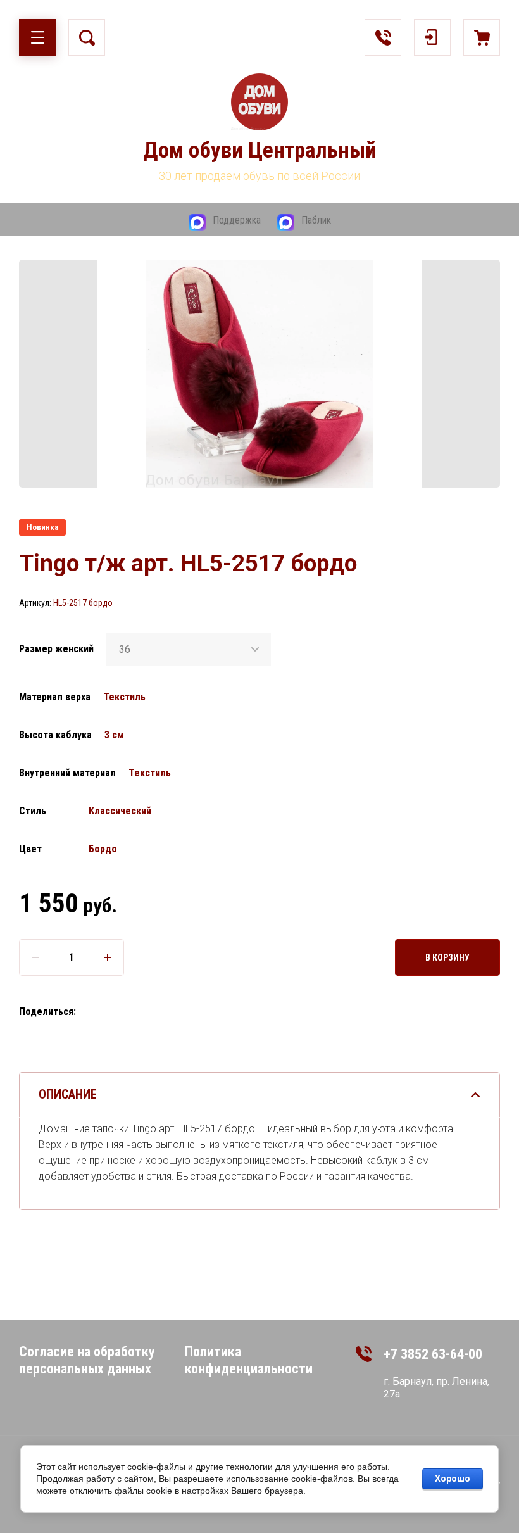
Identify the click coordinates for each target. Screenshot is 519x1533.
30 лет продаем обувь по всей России (259, 175)
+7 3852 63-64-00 (433, 1354)
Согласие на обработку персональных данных (87, 1360)
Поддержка (237, 220)
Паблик (316, 220)
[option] (259, 374)
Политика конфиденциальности (249, 1360)
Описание (68, 1094)
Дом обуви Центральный (260, 150)
